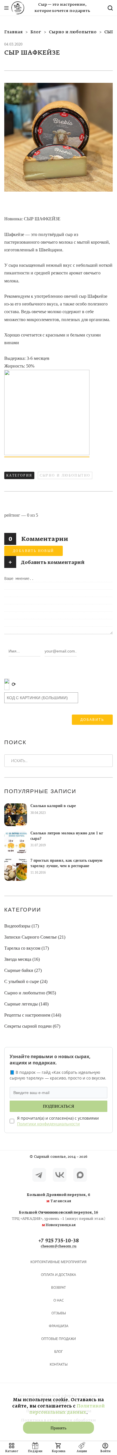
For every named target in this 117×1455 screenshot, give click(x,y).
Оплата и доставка (58, 1274)
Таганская (58, 1198)
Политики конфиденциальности (48, 1123)
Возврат (58, 1287)
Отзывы (58, 1313)
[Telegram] (39, 1174)
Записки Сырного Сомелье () (34, 937)
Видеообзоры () (21, 926)
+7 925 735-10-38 (58, 1241)
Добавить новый (33, 551)
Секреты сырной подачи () (32, 1026)
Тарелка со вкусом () (26, 948)
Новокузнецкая (58, 1219)
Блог (58, 1351)
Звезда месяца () (22, 959)
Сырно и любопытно (65, 475)
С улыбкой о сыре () (25, 981)
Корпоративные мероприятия (58, 1261)
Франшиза (58, 1325)
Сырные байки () (23, 970)
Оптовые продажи (58, 1338)
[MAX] (80, 1174)
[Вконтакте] (59, 1174)
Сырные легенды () (26, 1004)
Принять (58, 1428)
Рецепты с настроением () (32, 1015)
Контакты (59, 1364)
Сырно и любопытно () (30, 992)
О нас (58, 1300)
